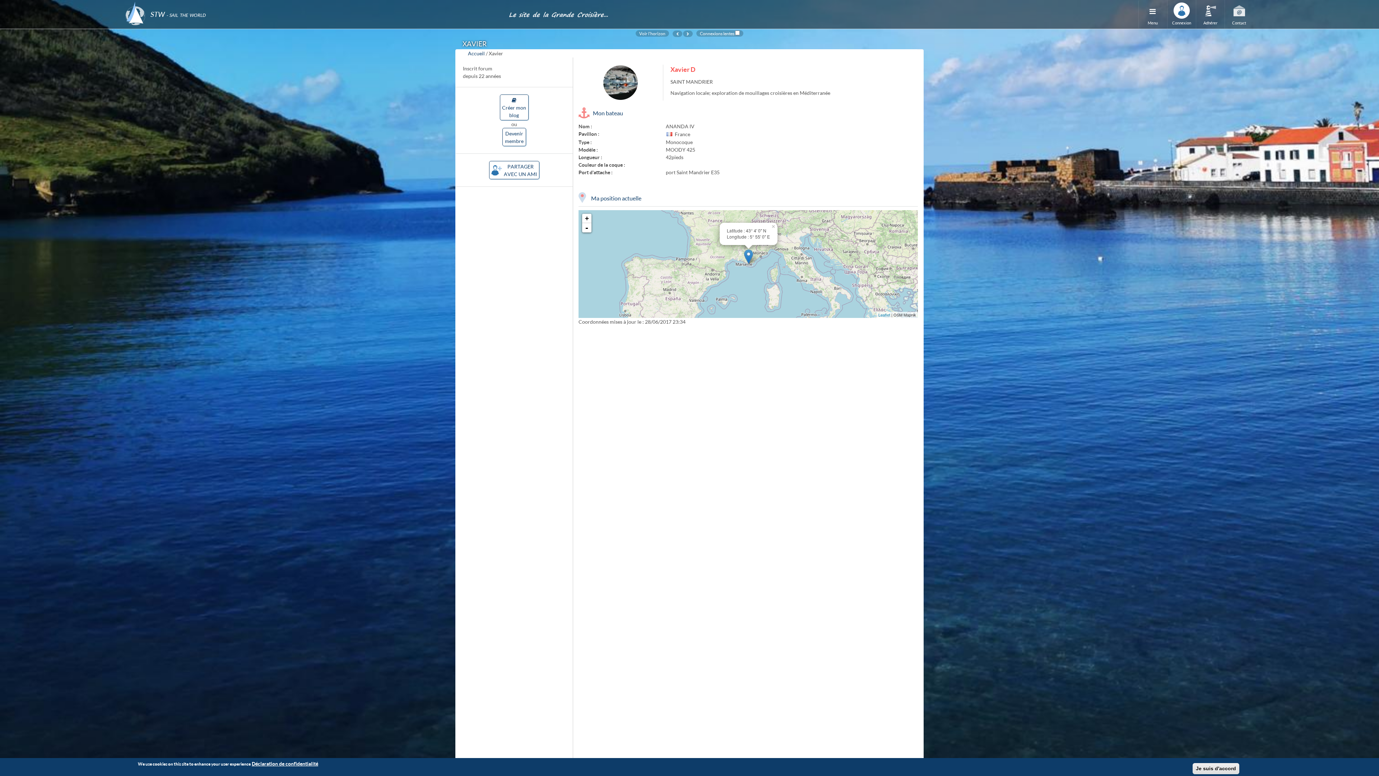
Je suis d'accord (1216, 768)
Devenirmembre (514, 137)
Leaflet (884, 315)
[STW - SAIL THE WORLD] (313, 4)
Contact (1239, 22)
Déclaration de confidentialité (285, 764)
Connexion (1181, 22)
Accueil (476, 53)
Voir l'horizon (652, 33)
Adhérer (1210, 22)
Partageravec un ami (520, 170)
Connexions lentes (717, 33)
